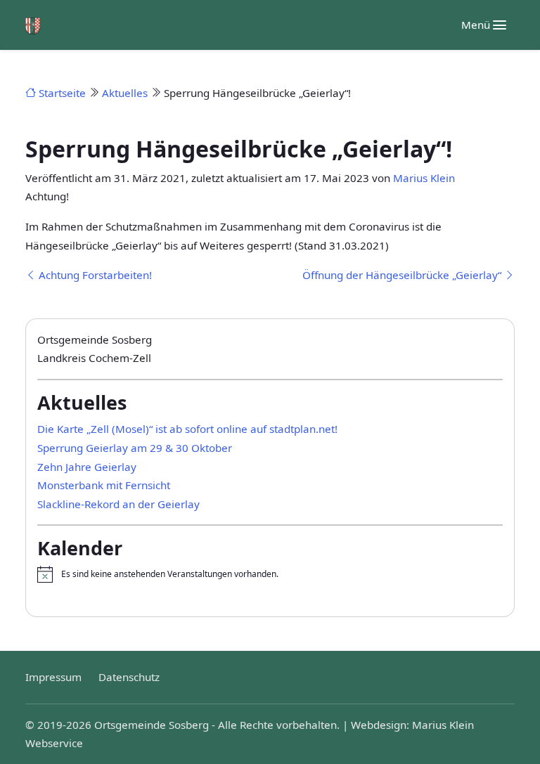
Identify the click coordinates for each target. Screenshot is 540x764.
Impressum (53, 677)
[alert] (270, 574)
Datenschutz (129, 677)
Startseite (61, 93)
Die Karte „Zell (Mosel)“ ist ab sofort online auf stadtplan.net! (187, 429)
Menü (477, 25)
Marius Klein (424, 178)
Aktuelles (125, 93)
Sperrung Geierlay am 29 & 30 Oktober (134, 448)
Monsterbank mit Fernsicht (103, 485)
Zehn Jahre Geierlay (86, 467)
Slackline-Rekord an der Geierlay (118, 504)
